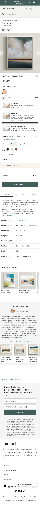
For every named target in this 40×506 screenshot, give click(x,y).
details (7, 194)
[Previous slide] (1, 53)
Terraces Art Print (24, 290)
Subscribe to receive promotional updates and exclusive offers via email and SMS (18, 391)
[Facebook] (16, 491)
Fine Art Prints (15, 379)
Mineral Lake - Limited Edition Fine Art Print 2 (33, 359)
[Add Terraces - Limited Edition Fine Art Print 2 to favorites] (24, 345)
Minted (4, 379)
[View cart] (36, 8)
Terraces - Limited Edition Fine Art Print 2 (19, 359)
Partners (6, 475)
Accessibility (33, 497)
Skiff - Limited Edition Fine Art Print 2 (6, 359)
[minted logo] (10, 8)
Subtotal (5, 176)
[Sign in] (26, 8)
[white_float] (3, 149)
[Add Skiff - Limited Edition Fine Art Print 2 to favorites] (10, 345)
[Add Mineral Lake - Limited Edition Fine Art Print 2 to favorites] (38, 345)
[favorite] (8, 29)
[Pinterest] (18, 491)
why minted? (20, 194)
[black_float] (7, 149)
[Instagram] (24, 491)
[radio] (20, 105)
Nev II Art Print (5, 290)
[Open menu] (4, 8)
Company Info (8, 465)
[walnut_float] (16, 149)
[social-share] (3, 29)
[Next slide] (38, 53)
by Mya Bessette (5, 292)
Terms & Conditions (8, 497)
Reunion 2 (11, 215)
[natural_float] (12, 149)
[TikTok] (21, 491)
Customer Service (9, 470)
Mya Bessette (8, 26)
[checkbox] (5, 144)
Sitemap (26, 497)
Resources (7, 480)
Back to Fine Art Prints (10, 20)
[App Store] (10, 486)
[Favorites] (31, 8)
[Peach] (4, 91)
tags (33, 194)
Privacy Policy (19, 497)
